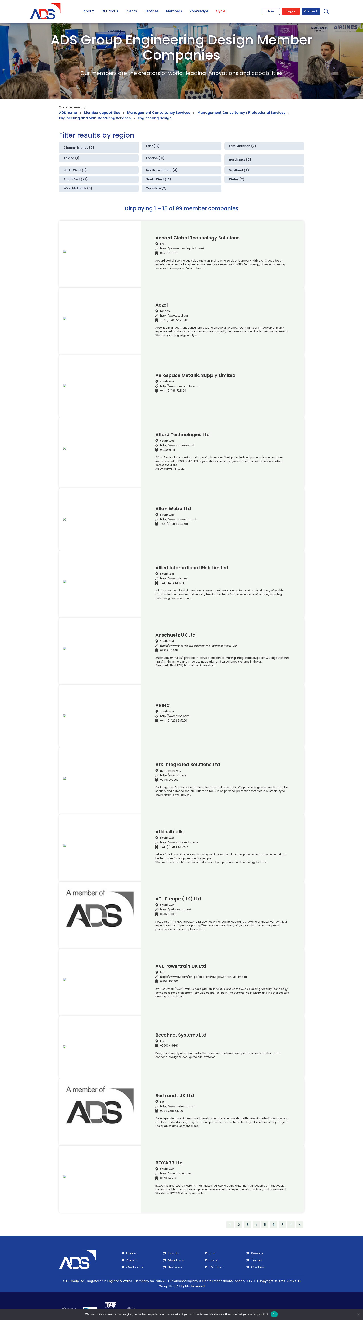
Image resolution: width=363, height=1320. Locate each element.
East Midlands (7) (242, 146)
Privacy (257, 1253)
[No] (358, 1314)
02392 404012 (169, 650)
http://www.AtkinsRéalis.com (179, 842)
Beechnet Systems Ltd (180, 1035)
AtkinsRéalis (169, 832)
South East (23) (76, 179)
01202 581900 (168, 914)
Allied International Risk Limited (191, 568)
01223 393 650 (169, 253)
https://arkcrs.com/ (173, 775)
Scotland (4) (239, 170)
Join (270, 11)
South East (167, 381)
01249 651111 (167, 450)
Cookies (258, 1267)
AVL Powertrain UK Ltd (180, 966)
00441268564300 (171, 1111)
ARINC (162, 705)
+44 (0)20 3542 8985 (174, 320)
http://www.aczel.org (174, 315)
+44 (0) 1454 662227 (174, 847)
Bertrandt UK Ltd (174, 1095)
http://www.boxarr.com (175, 1173)
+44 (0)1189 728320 (173, 391)
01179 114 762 (168, 1178)
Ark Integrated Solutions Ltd (187, 764)
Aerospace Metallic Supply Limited (195, 375)
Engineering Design (155, 118)
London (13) (155, 158)
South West (167, 441)
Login (291, 11)
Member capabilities (102, 112)
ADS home (68, 112)
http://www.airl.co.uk (173, 578)
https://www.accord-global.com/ (182, 248)
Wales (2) (236, 179)
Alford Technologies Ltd (182, 434)
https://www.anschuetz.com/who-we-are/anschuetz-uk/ (198, 646)
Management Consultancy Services (158, 112)
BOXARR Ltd (169, 1163)
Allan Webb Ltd (173, 508)
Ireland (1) (71, 158)
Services (151, 11)
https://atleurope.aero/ (175, 909)
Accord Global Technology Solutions (197, 238)
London (165, 311)
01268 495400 (169, 981)
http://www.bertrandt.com (177, 1106)
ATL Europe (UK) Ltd (178, 899)
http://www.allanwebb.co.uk (178, 519)
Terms (256, 1260)
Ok (274, 1314)
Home (131, 1253)
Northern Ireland (170, 771)
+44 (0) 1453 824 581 (174, 524)
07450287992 (169, 780)
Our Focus (134, 1267)
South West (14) (158, 179)
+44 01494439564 (172, 583)
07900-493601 (169, 1045)
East (163, 244)
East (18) (153, 146)
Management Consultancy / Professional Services (241, 112)
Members (174, 11)
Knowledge (199, 11)
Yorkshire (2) (156, 188)
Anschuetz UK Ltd (175, 635)
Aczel (161, 305)
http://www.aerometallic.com (179, 386)
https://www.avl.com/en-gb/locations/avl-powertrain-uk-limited (203, 977)
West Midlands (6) (78, 188)
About (88, 11)
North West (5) (75, 170)
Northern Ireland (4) (162, 170)
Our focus (109, 11)
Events (131, 11)
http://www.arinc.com (174, 716)
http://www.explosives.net (177, 445)
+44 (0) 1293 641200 (173, 720)
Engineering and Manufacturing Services (95, 118)
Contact (310, 11)
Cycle (220, 11)
